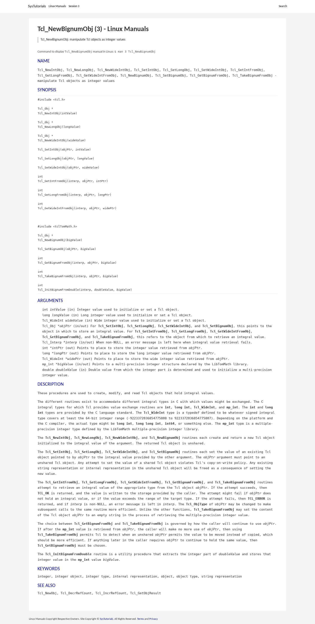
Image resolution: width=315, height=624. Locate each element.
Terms (140, 619)
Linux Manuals (57, 6)
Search (283, 6)
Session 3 (74, 6)
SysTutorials (37, 6)
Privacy (153, 619)
